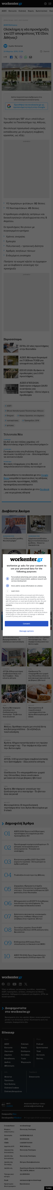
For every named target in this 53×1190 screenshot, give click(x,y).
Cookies (49, 1188)
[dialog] (26, 595)
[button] (26, 591)
